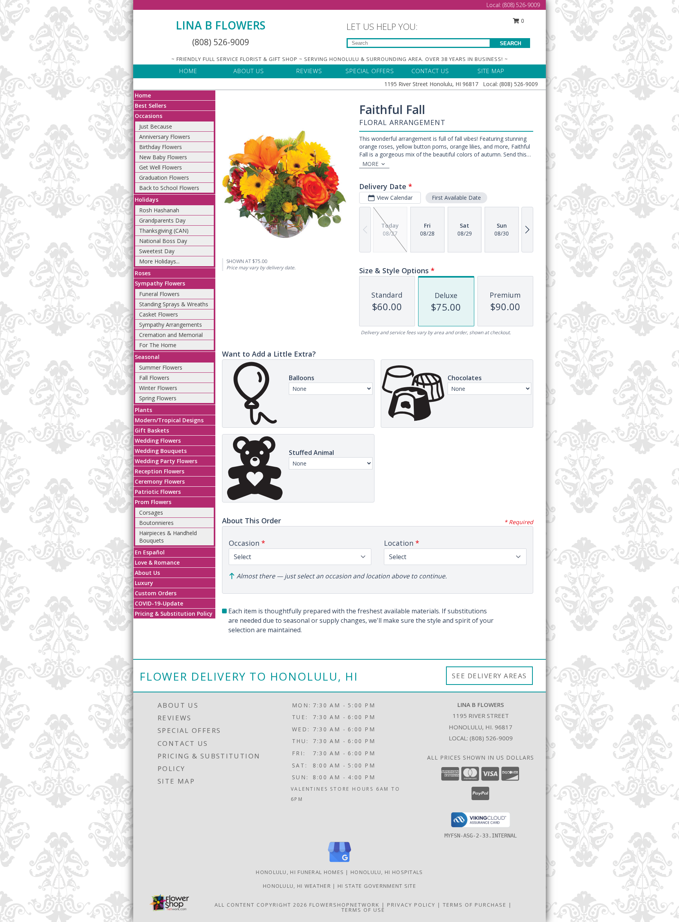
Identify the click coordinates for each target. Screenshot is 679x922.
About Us (147, 572)
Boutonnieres (156, 522)
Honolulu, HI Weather (297, 885)
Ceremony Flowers (160, 481)
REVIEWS (309, 71)
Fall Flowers (154, 377)
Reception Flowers (159, 471)
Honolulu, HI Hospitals (387, 872)
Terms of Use (363, 909)
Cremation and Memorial (171, 335)
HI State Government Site (377, 885)
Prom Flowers (153, 502)
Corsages (151, 512)
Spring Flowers (157, 398)
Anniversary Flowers (164, 136)
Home (143, 95)
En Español (150, 552)
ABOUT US (248, 71)
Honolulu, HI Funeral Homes (300, 872)
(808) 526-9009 (521, 5)
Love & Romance (157, 562)
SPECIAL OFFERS (369, 71)
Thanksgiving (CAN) (164, 230)
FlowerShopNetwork (344, 904)
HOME (188, 71)
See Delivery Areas (489, 675)
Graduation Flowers (164, 177)
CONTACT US (430, 71)
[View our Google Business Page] (339, 862)
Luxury (144, 583)
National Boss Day (163, 241)
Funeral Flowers (159, 294)
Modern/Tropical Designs (169, 420)
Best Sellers (150, 105)
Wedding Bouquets (161, 451)
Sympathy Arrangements (170, 324)
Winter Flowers (158, 388)
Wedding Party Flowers (166, 461)
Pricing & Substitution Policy (174, 613)
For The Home (157, 345)
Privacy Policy (411, 904)
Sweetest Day (156, 251)
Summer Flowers (160, 367)
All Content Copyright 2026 (261, 904)
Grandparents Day (162, 220)
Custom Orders (155, 593)
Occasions (148, 116)
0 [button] (521, 20)
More (370, 163)
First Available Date (456, 197)
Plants (143, 410)
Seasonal (147, 357)
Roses (142, 273)
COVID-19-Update (159, 603)
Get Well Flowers (160, 167)
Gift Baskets (152, 430)
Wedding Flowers (158, 440)
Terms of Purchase (474, 904)
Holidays (146, 199)
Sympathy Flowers (160, 283)
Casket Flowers (158, 314)
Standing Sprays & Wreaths (173, 304)
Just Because (155, 126)
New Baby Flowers (163, 157)
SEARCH (510, 43)
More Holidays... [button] (159, 261)
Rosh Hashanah (159, 210)
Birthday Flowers (160, 147)
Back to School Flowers (169, 187)
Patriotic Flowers (158, 491)
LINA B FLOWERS (221, 25)
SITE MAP (491, 71)
